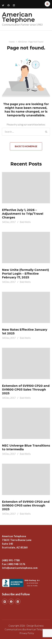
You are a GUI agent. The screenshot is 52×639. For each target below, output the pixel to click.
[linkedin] (17, 601)
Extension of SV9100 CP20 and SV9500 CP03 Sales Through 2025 (26, 389)
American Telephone (18, 17)
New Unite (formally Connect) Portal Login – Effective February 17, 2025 (25, 273)
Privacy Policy (26, 633)
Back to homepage (26, 146)
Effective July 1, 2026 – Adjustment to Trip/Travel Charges (22, 213)
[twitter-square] (4, 601)
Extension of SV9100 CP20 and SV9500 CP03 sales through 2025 (26, 505)
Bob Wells (25, 221)
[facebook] (11, 601)
